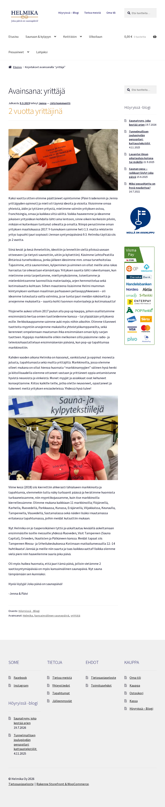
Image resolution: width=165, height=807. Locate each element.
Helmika (28, 615)
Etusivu (13, 37)
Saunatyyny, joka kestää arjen (140, 122)
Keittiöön (70, 37)
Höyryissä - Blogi (29, 611)
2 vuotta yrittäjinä (35, 111)
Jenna (42, 103)
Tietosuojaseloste (103, 678)
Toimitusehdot (101, 685)
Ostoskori (136, 693)
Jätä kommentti (60, 103)
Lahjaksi (41, 52)
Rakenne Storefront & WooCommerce (62, 784)
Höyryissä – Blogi (68, 12)
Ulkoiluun (95, 37)
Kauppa (135, 685)
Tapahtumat (61, 693)
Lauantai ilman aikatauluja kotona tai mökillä (141, 158)
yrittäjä (75, 615)
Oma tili (111, 12)
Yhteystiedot (61, 685)
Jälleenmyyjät (62, 701)
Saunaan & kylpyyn (38, 37)
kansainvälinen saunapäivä (51, 615)
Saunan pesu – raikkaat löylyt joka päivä (141, 173)
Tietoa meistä (92, 12)
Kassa (134, 701)
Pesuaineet (16, 52)
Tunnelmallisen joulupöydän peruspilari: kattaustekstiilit (140, 137)
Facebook (20, 678)
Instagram (21, 685)
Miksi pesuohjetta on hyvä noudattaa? (142, 185)
